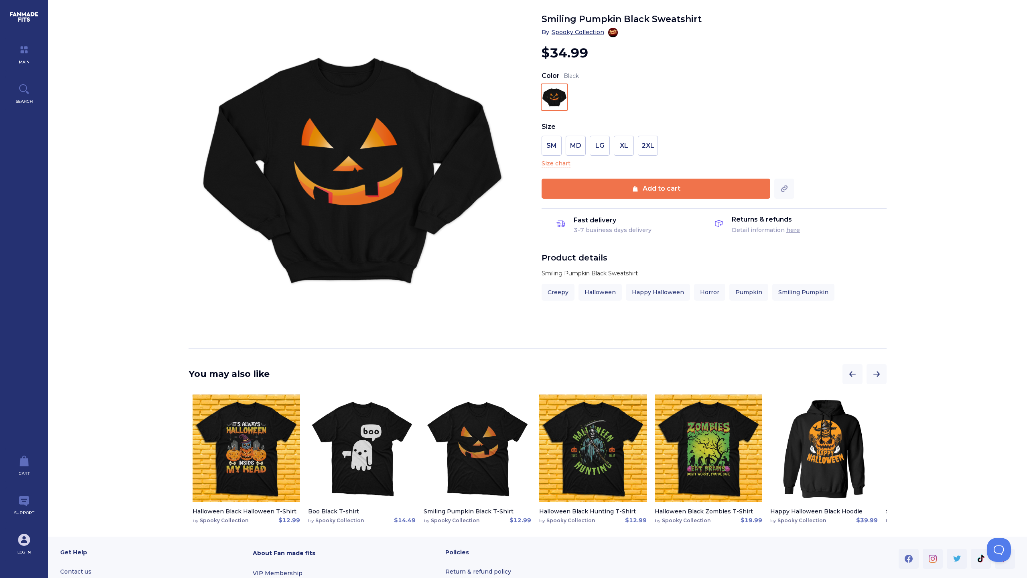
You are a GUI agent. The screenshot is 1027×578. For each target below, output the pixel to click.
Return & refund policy (478, 571)
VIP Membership (277, 573)
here (793, 230)
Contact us (75, 571)
